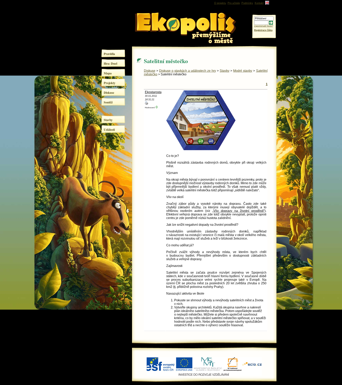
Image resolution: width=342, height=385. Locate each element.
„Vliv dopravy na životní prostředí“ (238, 210)
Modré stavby (242, 70)
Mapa (108, 73)
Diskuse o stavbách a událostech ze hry (187, 70)
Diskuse (109, 92)
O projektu (220, 3)
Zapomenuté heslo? (263, 26)
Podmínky (247, 3)
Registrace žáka (263, 30)
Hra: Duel (110, 63)
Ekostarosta (153, 92)
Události (109, 129)
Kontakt (259, 3)
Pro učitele (234, 3)
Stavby (108, 120)
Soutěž (108, 102)
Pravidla (109, 53)
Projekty (109, 83)
